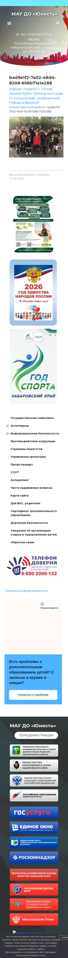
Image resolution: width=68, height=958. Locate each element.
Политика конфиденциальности (26, 590)
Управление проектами (28, 456)
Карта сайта (20, 495)
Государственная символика (32, 418)
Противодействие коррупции (33, 441)
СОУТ (15, 472)
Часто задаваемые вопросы (32, 488)
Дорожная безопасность (29, 523)
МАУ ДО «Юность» (35, 14)
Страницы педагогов (26, 449)
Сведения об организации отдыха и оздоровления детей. (34, 532)
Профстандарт (22, 464)
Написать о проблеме (33, 694)
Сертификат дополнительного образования (34, 513)
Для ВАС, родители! (25, 503)
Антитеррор (20, 425)
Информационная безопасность (35, 433)
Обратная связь (22, 542)
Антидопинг (20, 480)
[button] (9, 23)
